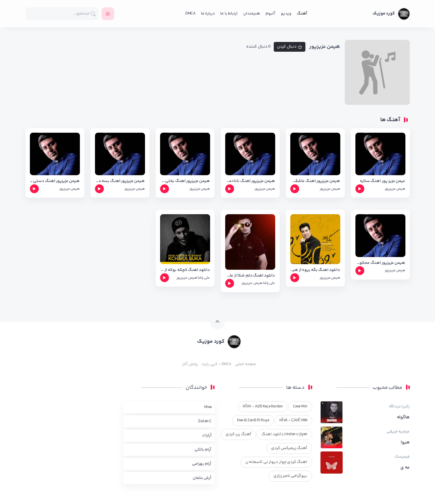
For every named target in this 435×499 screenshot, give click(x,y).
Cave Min (300, 406)
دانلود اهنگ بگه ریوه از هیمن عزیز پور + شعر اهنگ (315, 270)
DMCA (190, 13)
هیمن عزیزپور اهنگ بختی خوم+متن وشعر (185, 181)
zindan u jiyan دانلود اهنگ (284, 434)
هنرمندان (251, 13)
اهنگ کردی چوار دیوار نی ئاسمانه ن (276, 462)
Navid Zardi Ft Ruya (253, 420)
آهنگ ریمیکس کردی (289, 448)
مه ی (405, 467)
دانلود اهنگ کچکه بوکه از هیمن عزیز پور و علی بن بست (185, 270)
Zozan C (204, 421)
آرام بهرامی (201, 464)
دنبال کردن (287, 46)
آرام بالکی (202, 449)
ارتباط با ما (229, 13)
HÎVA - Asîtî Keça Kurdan (263, 406)
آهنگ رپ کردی (238, 434)
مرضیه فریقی (398, 431)
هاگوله (403, 417)
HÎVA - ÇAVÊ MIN (293, 420)
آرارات (207, 435)
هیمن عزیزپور (395, 189)
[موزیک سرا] (108, 13)
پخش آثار (190, 364)
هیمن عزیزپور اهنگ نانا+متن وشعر (250, 181)
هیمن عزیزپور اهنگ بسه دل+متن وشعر (120, 181)
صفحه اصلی (245, 364)
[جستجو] (93, 13)
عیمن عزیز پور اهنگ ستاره (382, 181)
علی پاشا (269, 283)
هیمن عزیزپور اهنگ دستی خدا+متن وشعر (55, 181)
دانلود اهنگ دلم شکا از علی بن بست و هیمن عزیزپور (250, 276)
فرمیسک (402, 457)
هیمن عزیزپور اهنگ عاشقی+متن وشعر (315, 181)
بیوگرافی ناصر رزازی (290, 476)
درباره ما (208, 13)
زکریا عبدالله (399, 406)
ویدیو (286, 13)
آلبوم (270, 13)
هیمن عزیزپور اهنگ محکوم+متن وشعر (380, 263)
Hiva (208, 407)
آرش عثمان (202, 478)
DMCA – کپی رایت (216, 364)
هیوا (405, 442)
